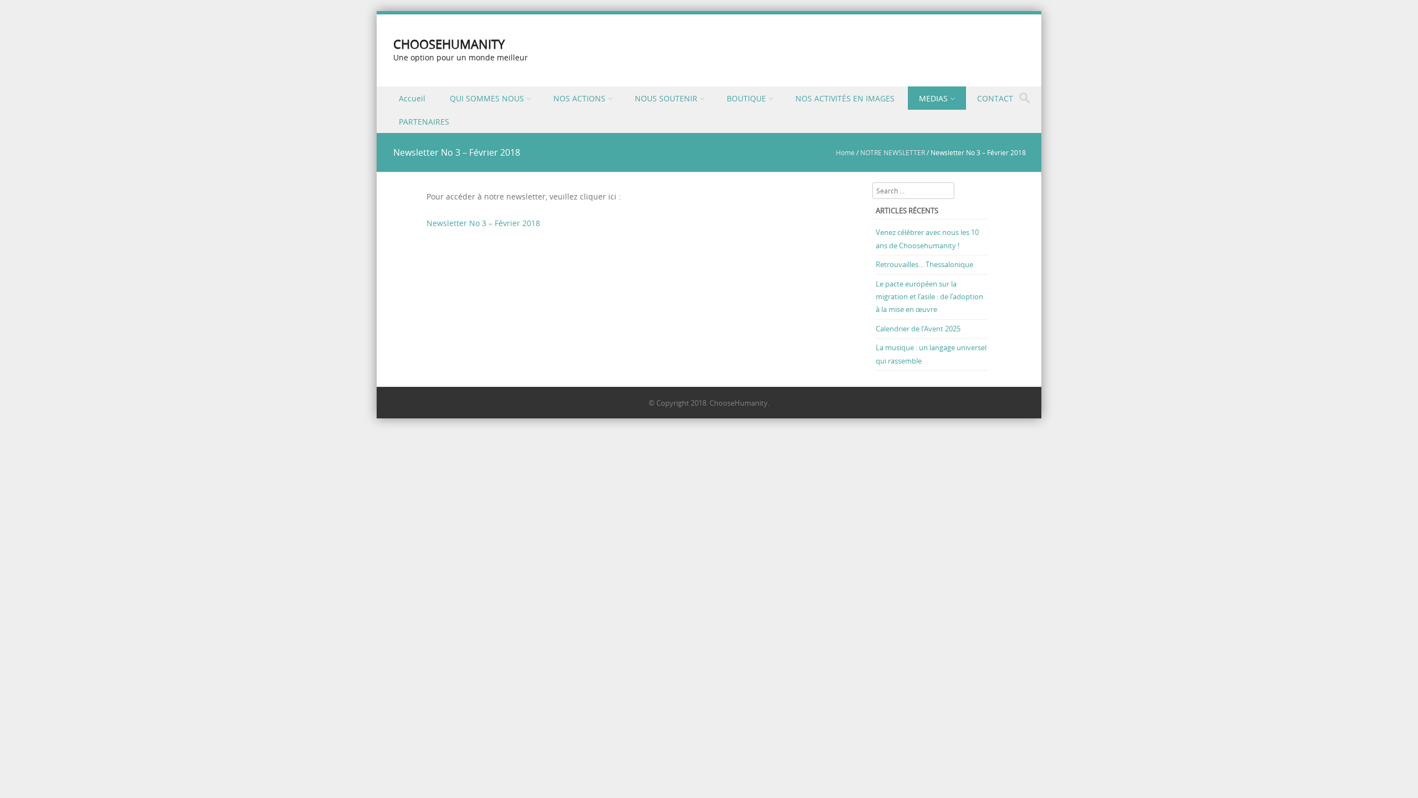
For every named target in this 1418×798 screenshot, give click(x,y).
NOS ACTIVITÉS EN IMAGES (845, 98)
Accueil (412, 98)
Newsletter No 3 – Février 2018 (483, 223)
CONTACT (995, 98)
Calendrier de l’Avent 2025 (918, 329)
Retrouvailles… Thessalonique (924, 264)
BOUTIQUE (746, 98)
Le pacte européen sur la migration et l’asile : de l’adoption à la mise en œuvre (929, 297)
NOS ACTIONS (579, 98)
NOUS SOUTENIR (666, 98)
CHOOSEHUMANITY (449, 44)
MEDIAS (933, 98)
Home (845, 152)
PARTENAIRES (424, 121)
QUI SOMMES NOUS (487, 98)
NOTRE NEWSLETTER (892, 152)
